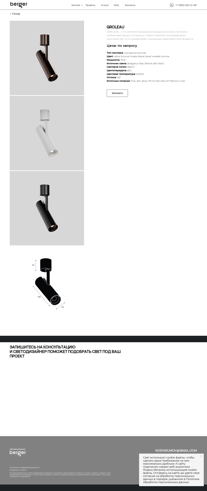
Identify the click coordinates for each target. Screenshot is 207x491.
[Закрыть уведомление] (201, 456)
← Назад (15, 13)
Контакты (130, 5)
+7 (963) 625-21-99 (185, 5)
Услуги (105, 5)
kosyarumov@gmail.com (176, 450)
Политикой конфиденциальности (44, 396)
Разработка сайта (18, 470)
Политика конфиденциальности (24, 467)
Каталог (76, 5)
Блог (116, 5)
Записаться (47, 409)
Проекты (90, 5)
